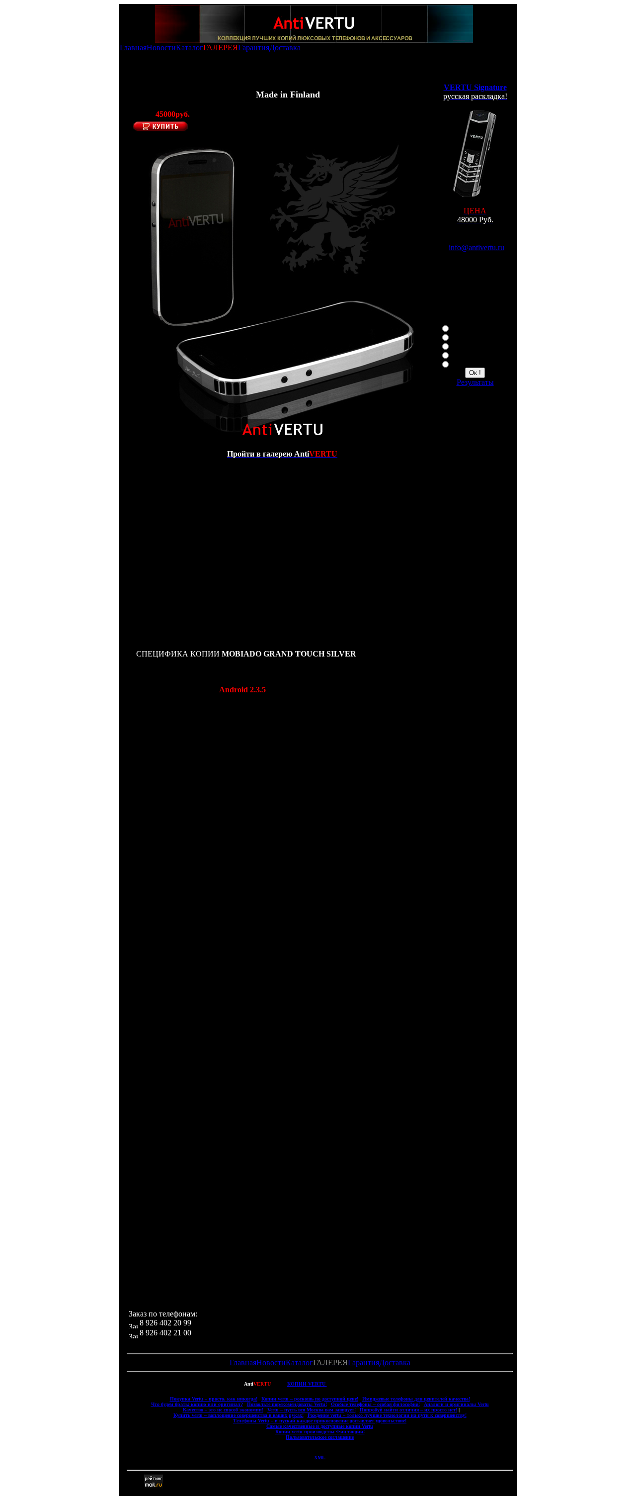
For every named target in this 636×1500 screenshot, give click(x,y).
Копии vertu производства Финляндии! (320, 1431)
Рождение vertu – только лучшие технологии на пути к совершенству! (387, 1415)
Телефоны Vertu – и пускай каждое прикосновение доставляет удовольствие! (319, 1420)
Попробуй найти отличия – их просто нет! (408, 1409)
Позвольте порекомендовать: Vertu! (287, 1404)
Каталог (189, 47)
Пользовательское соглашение (320, 1437)
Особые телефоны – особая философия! (375, 1404)
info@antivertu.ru (476, 247)
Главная (133, 47)
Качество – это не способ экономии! (223, 1409)
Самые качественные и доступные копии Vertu (319, 1426)
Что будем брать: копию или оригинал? (197, 1404)
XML (319, 1457)
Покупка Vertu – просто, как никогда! (213, 1399)
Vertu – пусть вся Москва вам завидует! (311, 1409)
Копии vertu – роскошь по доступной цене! (309, 1399)
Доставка (285, 47)
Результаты (475, 382)
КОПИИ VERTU (307, 1384)
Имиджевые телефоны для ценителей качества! (416, 1399)
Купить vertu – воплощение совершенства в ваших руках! (238, 1415)
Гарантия (253, 47)
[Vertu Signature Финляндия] (475, 195)
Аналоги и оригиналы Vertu (456, 1404)
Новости (161, 47)
